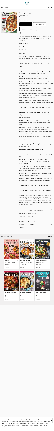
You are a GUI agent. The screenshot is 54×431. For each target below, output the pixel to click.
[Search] (2, 8)
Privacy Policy (37, 419)
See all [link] (50, 236)
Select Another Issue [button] (27, 29)
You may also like (7, 236)
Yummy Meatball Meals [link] (10, 292)
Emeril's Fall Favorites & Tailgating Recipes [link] (26, 260)
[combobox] (24, 7)
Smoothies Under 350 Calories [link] (42, 292)
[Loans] (48, 8)
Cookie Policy (5, 427)
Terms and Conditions (26, 419)
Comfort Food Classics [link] (25, 292)
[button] (25, 24)
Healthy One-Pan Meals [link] (41, 260)
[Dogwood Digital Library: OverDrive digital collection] (27, 3)
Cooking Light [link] (8, 260)
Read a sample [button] (40, 24)
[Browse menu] (51, 8)
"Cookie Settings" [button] (40, 423)
